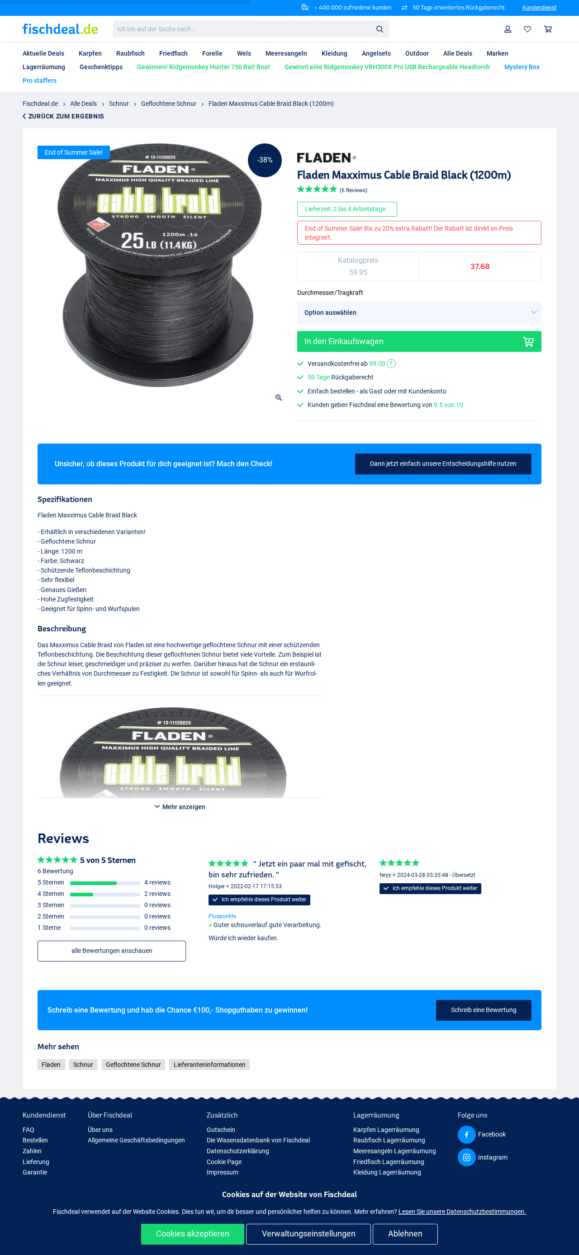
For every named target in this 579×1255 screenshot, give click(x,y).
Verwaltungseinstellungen (309, 1233)
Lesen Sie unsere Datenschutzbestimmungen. (462, 1211)
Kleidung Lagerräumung (387, 1172)
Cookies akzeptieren (192, 1233)
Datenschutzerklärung (238, 1151)
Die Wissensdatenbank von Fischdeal (258, 1140)
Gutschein (221, 1129)
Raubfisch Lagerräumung (389, 1140)
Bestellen (35, 1140)
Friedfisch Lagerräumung (388, 1161)
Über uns (100, 1129)
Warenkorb (548, 29)
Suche (379, 28)
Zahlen (32, 1151)
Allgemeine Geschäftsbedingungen (136, 1140)
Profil (508, 29)
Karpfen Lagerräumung (386, 1129)
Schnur (119, 103)
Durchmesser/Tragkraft (330, 292)
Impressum (222, 1172)
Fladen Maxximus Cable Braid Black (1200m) (271, 103)
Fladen (51, 1064)
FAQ (28, 1129)
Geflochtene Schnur (168, 103)
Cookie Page (224, 1161)
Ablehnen (405, 1233)
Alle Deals (83, 103)
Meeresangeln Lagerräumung (394, 1151)
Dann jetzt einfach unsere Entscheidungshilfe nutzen (443, 463)
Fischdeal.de (40, 103)
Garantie (35, 1172)
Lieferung (36, 1161)
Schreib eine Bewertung (484, 1009)
